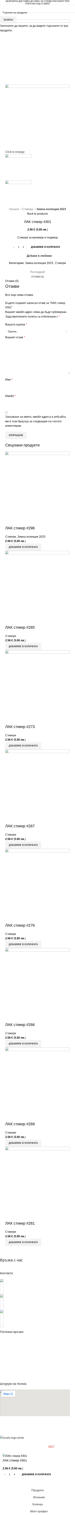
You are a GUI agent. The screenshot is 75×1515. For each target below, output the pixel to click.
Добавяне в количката (45, 247)
